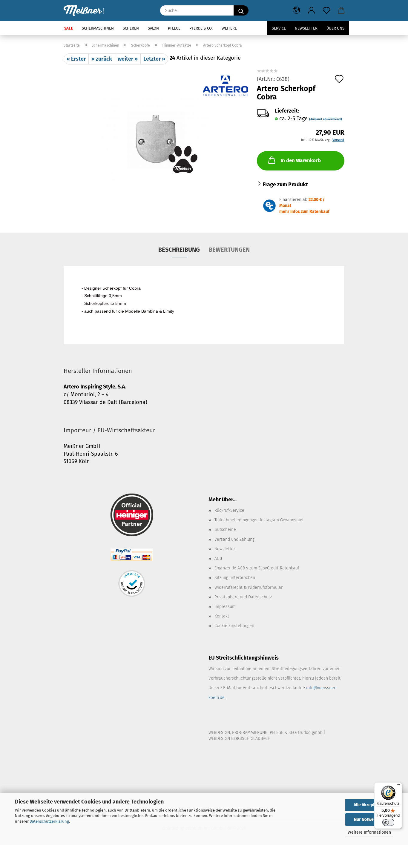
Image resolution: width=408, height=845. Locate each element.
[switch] (388, 822)
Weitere (229, 28)
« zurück (101, 59)
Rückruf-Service (229, 510)
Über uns (335, 28)
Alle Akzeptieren (369, 804)
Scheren (131, 28)
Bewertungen (229, 249)
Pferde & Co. (201, 28)
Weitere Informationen (369, 832)
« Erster (76, 59)
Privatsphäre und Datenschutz (243, 597)
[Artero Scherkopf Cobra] (156, 139)
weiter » (128, 59)
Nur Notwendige (369, 819)
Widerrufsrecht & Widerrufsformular (248, 587)
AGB (218, 558)
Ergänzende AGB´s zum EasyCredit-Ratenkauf (256, 568)
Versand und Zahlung (234, 539)
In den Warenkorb (300, 160)
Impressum (225, 606)
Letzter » (154, 59)
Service (279, 28)
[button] (296, 10)
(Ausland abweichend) (325, 119)
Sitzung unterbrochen (234, 577)
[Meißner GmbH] (86, 10)
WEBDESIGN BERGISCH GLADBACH (239, 738)
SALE (68, 28)
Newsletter (306, 28)
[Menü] (398, 785)
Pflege (174, 28)
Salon (153, 28)
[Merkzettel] (326, 10)
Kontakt (221, 616)
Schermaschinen (98, 28)
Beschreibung (179, 249)
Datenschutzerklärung (49, 821)
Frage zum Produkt (285, 184)
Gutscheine (225, 529)
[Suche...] (241, 10)
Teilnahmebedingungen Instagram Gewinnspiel (258, 520)
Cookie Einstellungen (234, 625)
